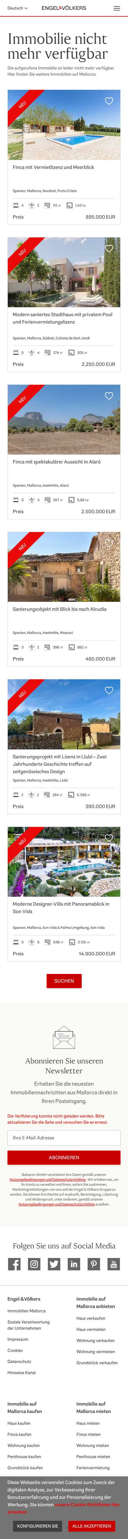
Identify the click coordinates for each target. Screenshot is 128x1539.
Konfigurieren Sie (37, 1526)
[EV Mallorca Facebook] (14, 1264)
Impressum (17, 1339)
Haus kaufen (18, 1423)
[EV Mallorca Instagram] (34, 1264)
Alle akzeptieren (91, 1526)
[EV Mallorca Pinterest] (94, 1264)
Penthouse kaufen (24, 1456)
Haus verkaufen (90, 1318)
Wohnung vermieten (95, 1351)
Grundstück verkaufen (97, 1362)
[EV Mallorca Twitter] (54, 1264)
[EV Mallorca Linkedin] (74, 1264)
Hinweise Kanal (21, 1372)
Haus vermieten (91, 1329)
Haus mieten (88, 1423)
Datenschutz (19, 1361)
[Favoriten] (109, 101)
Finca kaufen (19, 1434)
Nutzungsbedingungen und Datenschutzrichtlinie (48, 1179)
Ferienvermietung (93, 1467)
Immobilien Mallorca (26, 1311)
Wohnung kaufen (23, 1445)
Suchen (64, 981)
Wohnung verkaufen (95, 1340)
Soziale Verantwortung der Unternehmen (28, 1325)
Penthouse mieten (93, 1456)
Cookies (15, 1350)
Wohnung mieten (92, 1445)
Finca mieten (88, 1434)
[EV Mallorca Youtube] (113, 1264)
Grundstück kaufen (25, 1467)
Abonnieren (64, 1157)
